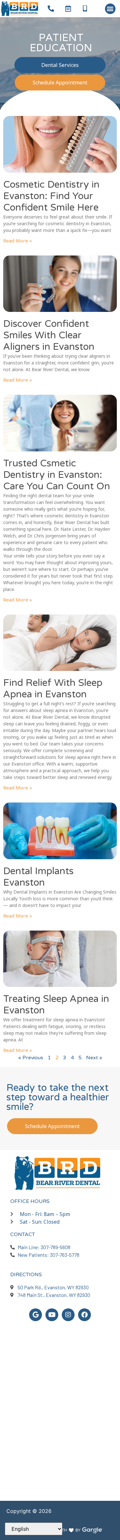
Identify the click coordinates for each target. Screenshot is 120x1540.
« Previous (30, 1057)
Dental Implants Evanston (38, 877)
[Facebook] (84, 1314)
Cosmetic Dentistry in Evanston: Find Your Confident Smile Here (51, 196)
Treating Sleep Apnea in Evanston (56, 1004)
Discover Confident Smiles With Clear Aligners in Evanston (48, 335)
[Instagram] (68, 1314)
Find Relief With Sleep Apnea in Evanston (52, 688)
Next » (94, 1057)
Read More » (17, 240)
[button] (110, 9)
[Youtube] (51, 1314)
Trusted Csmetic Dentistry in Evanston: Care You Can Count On (56, 474)
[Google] (35, 1314)
